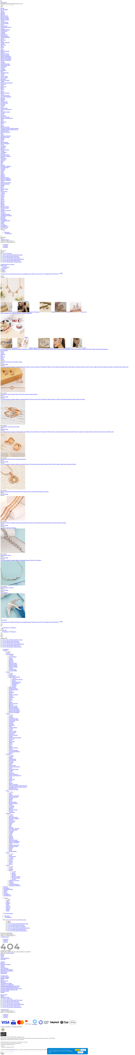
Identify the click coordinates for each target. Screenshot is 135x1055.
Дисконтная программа (6, 983)
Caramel (97, 349)
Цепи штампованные (14, 491)
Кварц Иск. (106, 366)
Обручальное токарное (6, 394)
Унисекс (20, 361)
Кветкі (6, 349)
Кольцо (13, 394)
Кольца (2, 351)
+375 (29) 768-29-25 (11, 257)
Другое (2, 359)
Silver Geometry (66, 349)
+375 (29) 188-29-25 (11, 260)
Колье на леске (7, 555)
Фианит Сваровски (11, 366)
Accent (86, 349)
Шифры (19, 349)
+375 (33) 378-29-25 (12, 261)
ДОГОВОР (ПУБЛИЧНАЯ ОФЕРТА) (10, 987)
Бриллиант (78, 366)
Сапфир (95, 366)
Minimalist (29, 313)
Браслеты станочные (42, 522)
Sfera (100, 349)
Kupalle (93, 349)
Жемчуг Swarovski (31, 366)
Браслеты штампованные (22, 522)
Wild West (60, 349)
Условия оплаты (4, 975)
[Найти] (2, 7)
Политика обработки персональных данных (11, 988)
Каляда (73, 349)
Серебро (6, 364)
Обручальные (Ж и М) (17, 679)
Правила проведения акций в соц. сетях (10, 985)
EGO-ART (3, 959)
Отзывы (2, 965)
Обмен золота (4, 972)
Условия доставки (5, 977)
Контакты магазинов (6, 964)
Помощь (3, 992)
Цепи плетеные (23, 491)
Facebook (5, 245)
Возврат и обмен (5, 978)
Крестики (12, 459)
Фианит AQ (39, 366)
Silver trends (40, 349)
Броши (13, 872)
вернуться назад (4, 953)
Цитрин (63, 366)
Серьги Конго (4, 426)
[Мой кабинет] (1, 626)
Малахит (50, 366)
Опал (25, 366)
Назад (9, 651)
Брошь (2, 587)
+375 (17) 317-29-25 (13, 259)
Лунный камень (20, 366)
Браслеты (3, 356)
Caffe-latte (35, 349)
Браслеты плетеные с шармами (8, 522)
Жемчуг (111, 366)
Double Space (105, 349)
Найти (2, 1053)
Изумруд (87, 366)
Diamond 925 (24, 349)
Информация (4, 973)
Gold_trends (24, 313)
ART (16, 349)
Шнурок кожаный (5, 491)
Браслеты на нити (32, 522)
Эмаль (4, 366)
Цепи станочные (32, 491)
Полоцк (8, 905)
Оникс (70, 366)
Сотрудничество (4, 968)
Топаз (98, 366)
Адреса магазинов (5, 958)
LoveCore (51, 349)
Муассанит (116, 366)
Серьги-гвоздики (12, 426)
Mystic (76, 349)
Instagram (5, 247)
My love (2, 313)
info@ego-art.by (5, 239)
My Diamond (18, 313)
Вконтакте (5, 244)
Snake (83, 349)
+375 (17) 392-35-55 (7, 253)
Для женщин (15, 361)
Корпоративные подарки (7, 969)
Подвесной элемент (5, 459)
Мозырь (8, 909)
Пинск (7, 910)
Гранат (102, 366)
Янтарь (66, 366)
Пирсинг (6, 587)
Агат (2, 366)
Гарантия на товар (5, 997)
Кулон (24, 459)
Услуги (2, 956)
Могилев (8, 907)
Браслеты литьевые (61, 522)
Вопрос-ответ (4, 994)
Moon (90, 349)
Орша (7, 904)
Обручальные (19, 394)
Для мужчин (9, 361)
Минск (7, 902)
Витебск (8, 903)
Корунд (74, 366)
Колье (2, 358)
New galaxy (12, 313)
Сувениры (11, 587)
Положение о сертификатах (7, 984)
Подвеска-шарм (19, 459)
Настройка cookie (5, 991)
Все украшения (4, 350)
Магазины (3, 982)
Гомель (8, 908)
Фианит (83, 366)
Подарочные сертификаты (7, 970)
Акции (2, 955)
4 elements (30, 349)
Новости (3, 963)
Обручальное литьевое (27, 394)
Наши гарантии (4, 980)
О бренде (3, 264)
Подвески (3, 354)
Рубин (91, 366)
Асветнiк (3, 349)
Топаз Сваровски (56, 366)
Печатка (36, 394)
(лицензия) (11, 1049)
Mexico (80, 349)
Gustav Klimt (12, 349)
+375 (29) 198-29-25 (10, 256)
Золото (2, 364)
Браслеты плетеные (44, 491)
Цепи (2, 355)
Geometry (7, 313)
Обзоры (2, 996)
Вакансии (3, 967)
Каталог (8, 653)
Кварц (120, 366)
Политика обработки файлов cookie (9, 989)
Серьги (2, 353)
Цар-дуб (56, 349)
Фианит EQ (44, 366)
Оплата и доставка (9, 264)
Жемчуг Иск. (125, 366)
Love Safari (46, 349)
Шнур (37, 491)
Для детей (3, 361)
